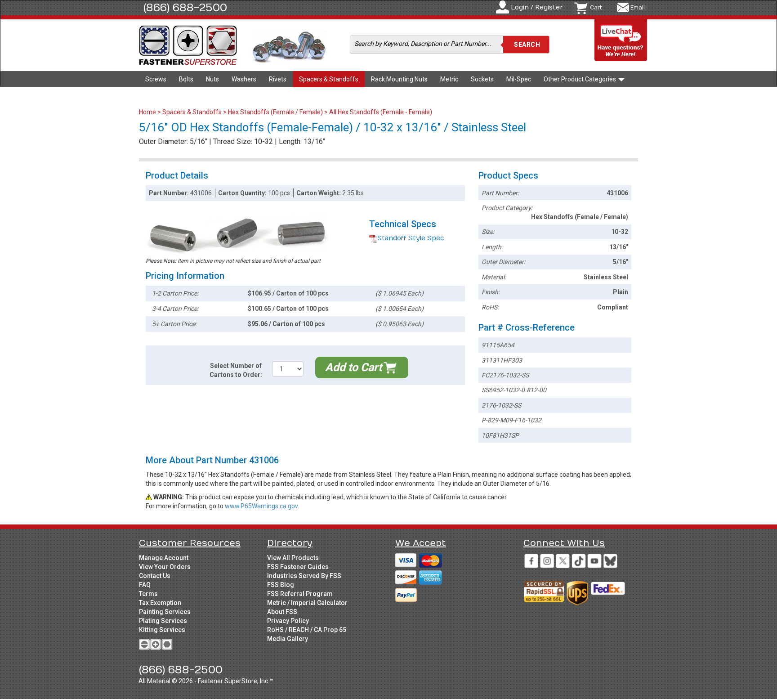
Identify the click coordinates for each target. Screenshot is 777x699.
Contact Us (154, 575)
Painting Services (165, 611)
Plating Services (163, 620)
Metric (449, 79)
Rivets (277, 79)
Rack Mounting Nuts (399, 79)
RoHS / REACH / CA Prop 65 (306, 629)
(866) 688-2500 (185, 7)
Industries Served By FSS (304, 575)
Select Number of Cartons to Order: (236, 370)
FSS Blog (280, 584)
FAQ (145, 584)
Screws (155, 79)
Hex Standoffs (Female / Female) (275, 112)
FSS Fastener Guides (298, 566)
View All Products (293, 557)
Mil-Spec (518, 79)
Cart (596, 7)
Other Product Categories (580, 79)
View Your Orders (165, 566)
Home (148, 112)
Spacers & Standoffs (328, 79)
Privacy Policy (288, 620)
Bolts (186, 79)
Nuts (212, 79)
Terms (148, 593)
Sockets (482, 79)
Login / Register (537, 7)
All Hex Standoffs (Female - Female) (380, 112)
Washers (244, 79)
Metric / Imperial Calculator (307, 602)
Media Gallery (287, 638)
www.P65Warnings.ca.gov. (262, 506)
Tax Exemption (160, 602)
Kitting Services (162, 629)
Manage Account (163, 557)
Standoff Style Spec (410, 238)
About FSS (282, 611)
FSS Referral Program (300, 593)
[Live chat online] (621, 40)
